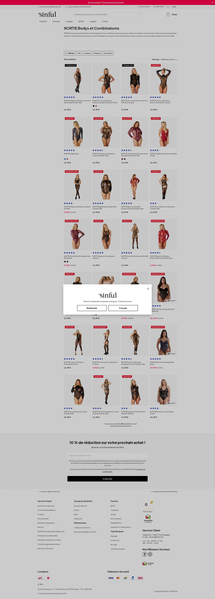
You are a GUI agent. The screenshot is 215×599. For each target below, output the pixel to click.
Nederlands (92, 308)
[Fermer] (148, 288)
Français (123, 308)
